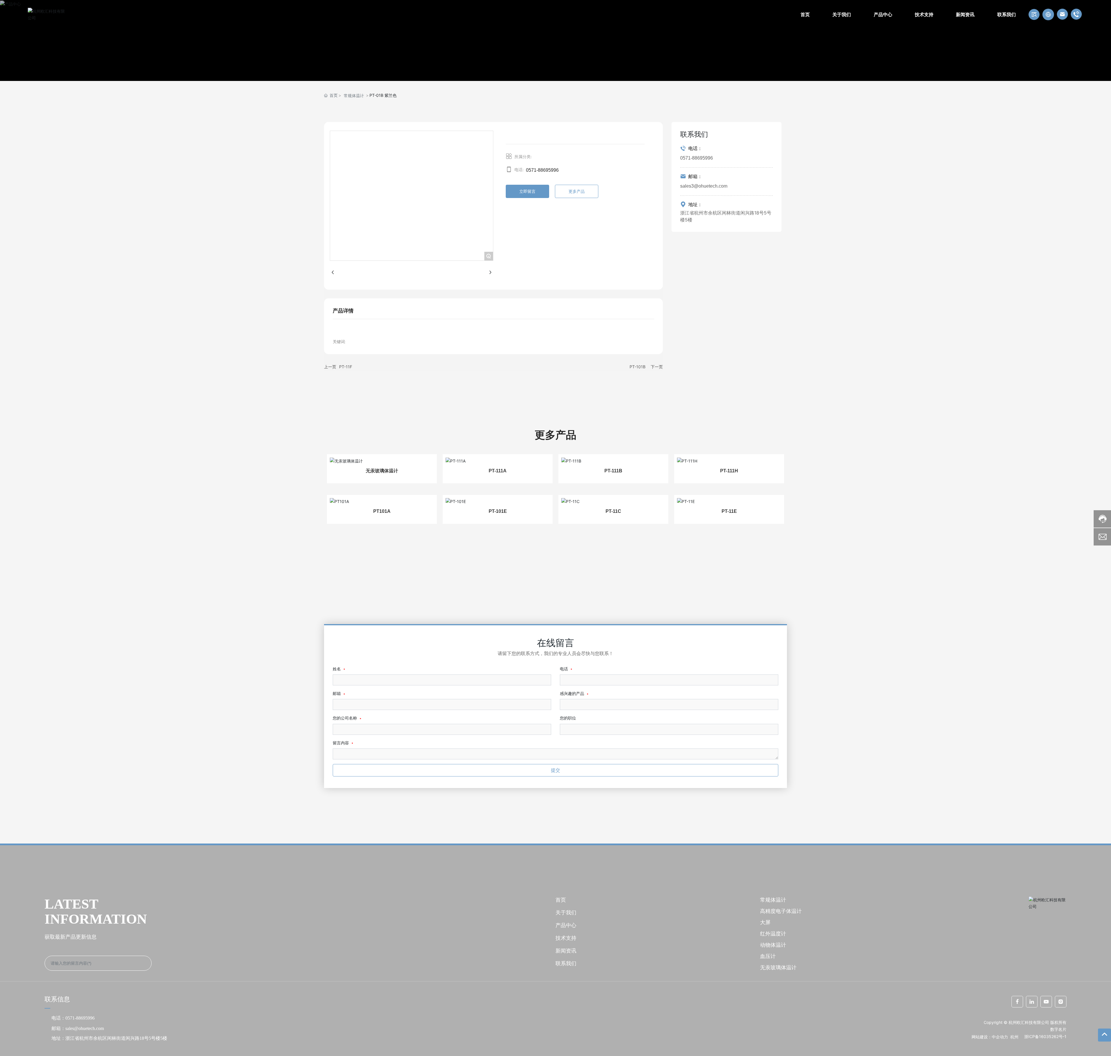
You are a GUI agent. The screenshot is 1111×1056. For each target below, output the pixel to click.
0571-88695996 (542, 170)
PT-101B (637, 366)
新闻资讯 (566, 951)
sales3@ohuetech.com (703, 186)
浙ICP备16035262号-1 (1045, 1036)
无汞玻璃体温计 (382, 470)
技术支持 (566, 938)
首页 (561, 900)
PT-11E (729, 511)
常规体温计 (354, 95)
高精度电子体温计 (781, 911)
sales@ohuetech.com (84, 1028)
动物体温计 (773, 945)
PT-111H (729, 470)
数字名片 (1058, 1029)
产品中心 (566, 925)
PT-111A (498, 470)
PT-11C (613, 511)
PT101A (382, 511)
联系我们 (566, 963)
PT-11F (345, 366)
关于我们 (566, 912)
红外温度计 (773, 934)
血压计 (768, 956)
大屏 (765, 922)
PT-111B (613, 470)
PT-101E (498, 511)
